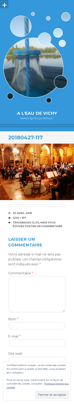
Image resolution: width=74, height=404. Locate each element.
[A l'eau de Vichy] (37, 57)
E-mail (14, 336)
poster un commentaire (43, 226)
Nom (13, 319)
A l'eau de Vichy (37, 113)
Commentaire (20, 273)
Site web (15, 354)
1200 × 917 (19, 217)
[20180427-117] (37, 172)
